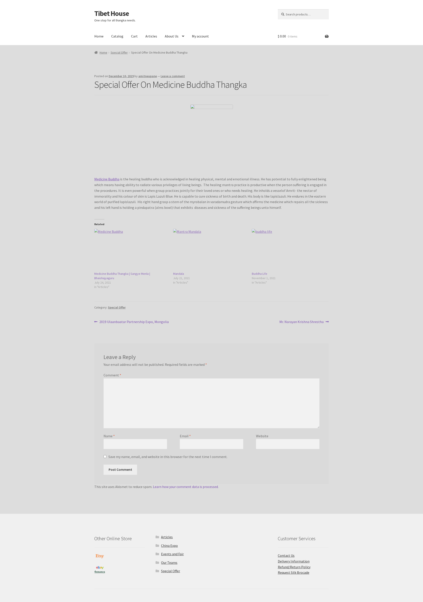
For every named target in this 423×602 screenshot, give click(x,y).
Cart (134, 36)
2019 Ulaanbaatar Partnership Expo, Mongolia (134, 322)
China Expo (169, 545)
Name (109, 436)
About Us (171, 36)
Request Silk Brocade (293, 572)
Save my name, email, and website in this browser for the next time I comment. (167, 456)
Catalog (117, 36)
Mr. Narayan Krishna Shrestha (301, 322)
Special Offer (119, 52)
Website (262, 436)
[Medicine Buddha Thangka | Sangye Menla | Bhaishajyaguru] (131, 250)
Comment (112, 375)
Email (185, 436)
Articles (151, 36)
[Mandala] (210, 250)
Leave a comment (173, 76)
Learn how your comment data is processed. (186, 486)
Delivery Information (294, 561)
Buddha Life (259, 274)
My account (200, 36)
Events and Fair (172, 554)
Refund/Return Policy (294, 567)
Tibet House (111, 13)
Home (99, 36)
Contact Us (286, 555)
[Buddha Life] (289, 250)
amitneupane (147, 76)
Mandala (178, 274)
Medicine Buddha (106, 179)
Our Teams (169, 562)
